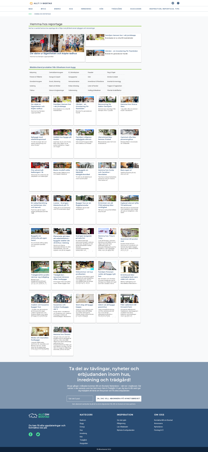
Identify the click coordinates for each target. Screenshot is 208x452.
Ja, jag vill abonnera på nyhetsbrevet (118, 398)
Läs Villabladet (122, 427)
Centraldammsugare (56, 72)
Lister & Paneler (93, 86)
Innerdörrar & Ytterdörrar (96, 81)
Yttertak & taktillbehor (114, 90)
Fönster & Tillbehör (36, 77)
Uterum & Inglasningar (56, 90)
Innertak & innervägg (114, 81)
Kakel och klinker (54, 86)
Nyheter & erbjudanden (125, 430)
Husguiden (135, 9)
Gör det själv (121, 420)
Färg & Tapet (111, 72)
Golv (89, 77)
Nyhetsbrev (158, 427)
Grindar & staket (112, 77)
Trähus (32, 90)
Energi (57, 9)
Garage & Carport (54, 77)
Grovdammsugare (36, 81)
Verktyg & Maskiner (94, 90)
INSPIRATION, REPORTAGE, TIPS (164, 9)
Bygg (43, 9)
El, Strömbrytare (73, 72)
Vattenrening (72, 90)
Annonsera (158, 423)
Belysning (33, 72)
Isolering (33, 86)
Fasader (90, 72)
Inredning (86, 9)
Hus (71, 9)
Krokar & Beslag (73, 86)
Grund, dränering (54, 81)
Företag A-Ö (158, 430)
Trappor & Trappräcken (114, 86)
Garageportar (72, 77)
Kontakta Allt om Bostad (163, 420)
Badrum (83, 420)
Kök (101, 9)
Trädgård (116, 9)
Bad (31, 9)
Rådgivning (121, 423)
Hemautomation (73, 81)
